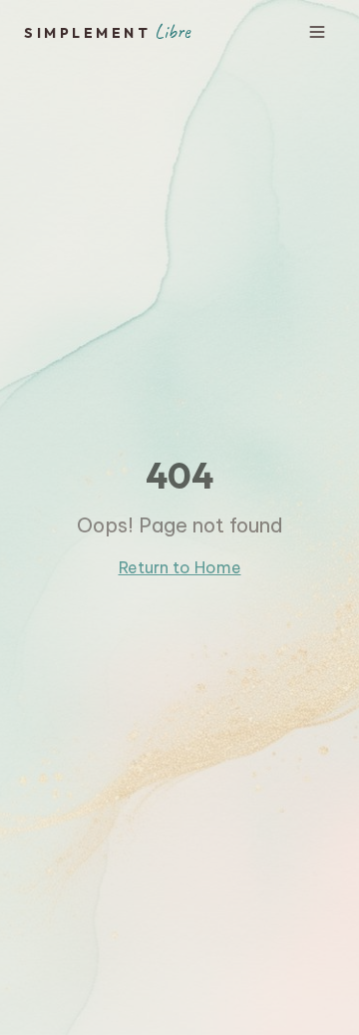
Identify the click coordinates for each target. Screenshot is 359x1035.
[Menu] (317, 32)
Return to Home (180, 567)
